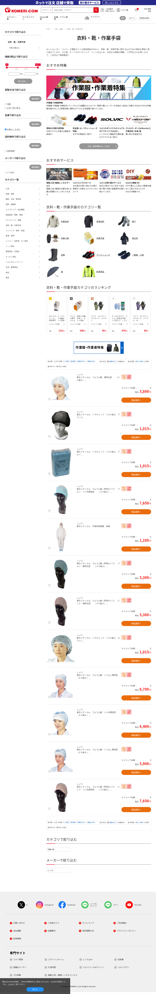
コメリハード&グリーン (93, 967)
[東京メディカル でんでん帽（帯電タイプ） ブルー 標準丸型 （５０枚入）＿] (61, 574)
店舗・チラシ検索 (61, 18)
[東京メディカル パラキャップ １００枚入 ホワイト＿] (61, 648)
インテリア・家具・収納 (15, 231)
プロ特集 (17, 975)
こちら (10, 984)
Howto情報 (44, 18)
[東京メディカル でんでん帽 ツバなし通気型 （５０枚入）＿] (61, 760)
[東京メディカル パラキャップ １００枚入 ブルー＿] (61, 462)
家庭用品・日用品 (12, 251)
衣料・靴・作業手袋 (16, 42)
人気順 (66, 361)
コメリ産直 (18, 959)
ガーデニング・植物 (13, 220)
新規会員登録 (144, 18)
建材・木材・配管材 (13, 199)
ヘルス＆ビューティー (14, 262)
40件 (137, 361)
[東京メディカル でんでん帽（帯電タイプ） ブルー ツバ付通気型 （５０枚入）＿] (61, 499)
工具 (7, 189)
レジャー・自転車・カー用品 (17, 241)
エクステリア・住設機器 (15, 210)
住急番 (121, 959)
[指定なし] (38, 67)
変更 (122, 18)
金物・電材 (10, 194)
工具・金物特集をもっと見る (99, 146)
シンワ (50, 870)
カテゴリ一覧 (12, 18)
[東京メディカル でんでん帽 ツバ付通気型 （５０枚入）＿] (61, 723)
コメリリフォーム (56, 959)
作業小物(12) (14, 48)
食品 (7, 272)
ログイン (132, 18)
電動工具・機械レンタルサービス (62, 975)
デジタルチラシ (28, 18)
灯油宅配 (52, 967)
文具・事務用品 (12, 267)
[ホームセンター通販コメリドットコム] (21, 11)
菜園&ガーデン (19, 967)
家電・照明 (10, 236)
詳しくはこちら (111, 2)
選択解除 (35, 98)
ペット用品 (10, 246)
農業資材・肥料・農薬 (14, 215)
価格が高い (92, 361)
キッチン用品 (11, 257)
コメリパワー (123, 967)
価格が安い (82, 361)
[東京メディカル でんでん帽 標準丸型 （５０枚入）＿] (61, 388)
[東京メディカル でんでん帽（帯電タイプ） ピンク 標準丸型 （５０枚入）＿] (61, 611)
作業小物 (50, 849)
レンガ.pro (87, 959)
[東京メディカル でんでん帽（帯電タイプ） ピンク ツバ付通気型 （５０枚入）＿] (61, 797)
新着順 (73, 361)
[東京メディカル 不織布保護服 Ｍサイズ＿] (61, 537)
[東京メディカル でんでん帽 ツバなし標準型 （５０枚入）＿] (61, 685)
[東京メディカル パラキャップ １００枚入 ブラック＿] (61, 425)
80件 (141, 361)
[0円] (7, 67)
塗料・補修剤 (11, 204)
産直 (7, 278)
